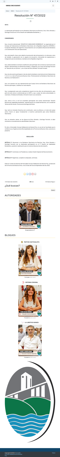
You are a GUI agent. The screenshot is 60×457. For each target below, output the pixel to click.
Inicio (7, 11)
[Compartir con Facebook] (30, 174)
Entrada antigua (50, 182)
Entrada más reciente (11, 182)
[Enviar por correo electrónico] (25, 174)
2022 (12, 11)
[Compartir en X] (27, 174)
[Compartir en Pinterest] (32, 174)
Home (53, 453)
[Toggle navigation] (4, 1)
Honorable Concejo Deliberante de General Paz (13, 454)
